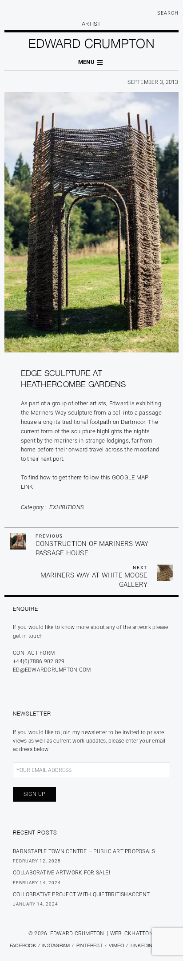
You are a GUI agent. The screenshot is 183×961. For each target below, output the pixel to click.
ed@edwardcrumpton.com (52, 670)
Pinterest (89, 945)
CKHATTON (138, 933)
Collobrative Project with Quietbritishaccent (81, 894)
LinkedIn (142, 945)
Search (168, 13)
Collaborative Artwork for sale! (61, 873)
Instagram (56, 945)
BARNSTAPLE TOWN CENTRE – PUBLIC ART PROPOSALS (84, 851)
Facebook (23, 945)
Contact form (34, 653)
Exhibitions (66, 507)
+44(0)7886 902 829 (39, 661)
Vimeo (116, 945)
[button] (91, 62)
